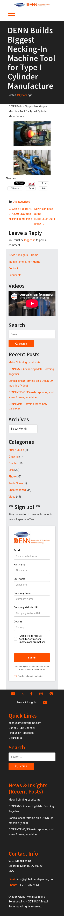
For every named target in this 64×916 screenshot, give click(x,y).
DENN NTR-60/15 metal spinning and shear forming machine (31, 395)
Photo (12, 476)
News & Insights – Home (23, 255)
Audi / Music (16, 450)
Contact (13, 268)
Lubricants (15, 275)
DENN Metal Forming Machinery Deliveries (28, 406)
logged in (29, 240)
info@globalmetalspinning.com (36, 879)
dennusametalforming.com (25, 723)
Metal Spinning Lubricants (24, 362)
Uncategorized (21, 201)
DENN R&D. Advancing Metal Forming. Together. (32, 371)
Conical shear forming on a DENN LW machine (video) (31, 383)
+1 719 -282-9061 (28, 885)
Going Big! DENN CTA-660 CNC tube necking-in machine (20, 213)
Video (12, 496)
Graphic (13, 463)
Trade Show (16, 483)
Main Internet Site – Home (24, 261)
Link (11, 469)
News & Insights (27, 702)
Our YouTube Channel (22, 728)
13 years (22, 95)
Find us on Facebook (21, 732)
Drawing (14, 456)
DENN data (15, 737)
